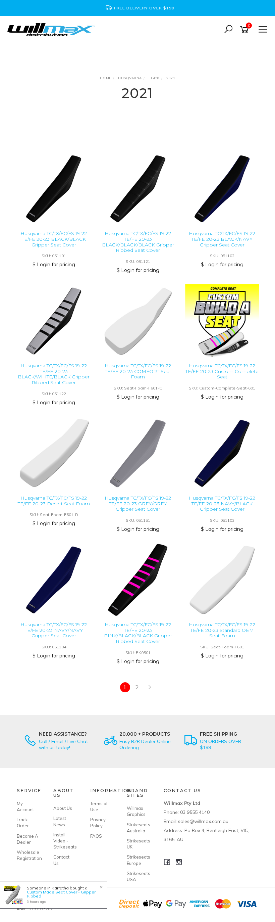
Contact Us (61, 860)
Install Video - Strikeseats (64, 840)
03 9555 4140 (195, 812)
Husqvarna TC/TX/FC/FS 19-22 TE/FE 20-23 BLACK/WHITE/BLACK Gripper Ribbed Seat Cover (54, 374)
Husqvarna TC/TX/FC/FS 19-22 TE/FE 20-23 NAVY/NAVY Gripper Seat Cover (53, 630)
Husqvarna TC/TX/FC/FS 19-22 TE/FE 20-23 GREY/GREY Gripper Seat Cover (138, 503)
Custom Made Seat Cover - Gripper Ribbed (61, 893)
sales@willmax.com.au (203, 821)
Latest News (59, 821)
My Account (25, 806)
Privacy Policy (98, 822)
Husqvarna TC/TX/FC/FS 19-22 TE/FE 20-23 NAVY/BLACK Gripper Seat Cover (222, 503)
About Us (62, 808)
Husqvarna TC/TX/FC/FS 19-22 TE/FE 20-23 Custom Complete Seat (222, 371)
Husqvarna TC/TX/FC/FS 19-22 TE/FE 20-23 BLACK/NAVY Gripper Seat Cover (222, 239)
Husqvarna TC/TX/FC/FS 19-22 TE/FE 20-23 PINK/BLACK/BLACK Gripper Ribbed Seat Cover (138, 632)
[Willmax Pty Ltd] (53, 29)
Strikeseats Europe (137, 860)
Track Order (23, 822)
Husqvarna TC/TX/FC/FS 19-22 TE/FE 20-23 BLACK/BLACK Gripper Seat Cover (53, 239)
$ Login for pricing (54, 265)
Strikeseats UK (137, 843)
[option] (137, 7)
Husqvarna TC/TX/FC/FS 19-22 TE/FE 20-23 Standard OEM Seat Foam (222, 630)
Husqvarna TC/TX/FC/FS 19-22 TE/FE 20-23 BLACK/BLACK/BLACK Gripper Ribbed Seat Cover (138, 241)
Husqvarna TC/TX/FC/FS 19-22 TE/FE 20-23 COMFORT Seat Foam (138, 371)
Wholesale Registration (27, 855)
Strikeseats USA (137, 876)
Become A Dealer (27, 839)
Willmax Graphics (136, 811)
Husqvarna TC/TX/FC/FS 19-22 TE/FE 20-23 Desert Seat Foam (54, 501)
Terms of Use (99, 806)
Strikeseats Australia (137, 827)
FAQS (96, 836)
